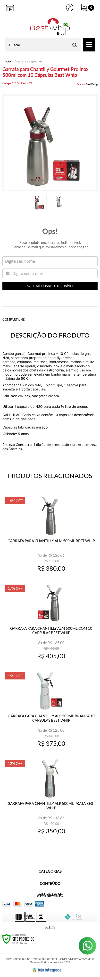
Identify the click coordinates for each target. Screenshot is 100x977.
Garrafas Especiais (28, 61)
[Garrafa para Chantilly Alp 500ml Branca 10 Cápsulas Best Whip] (50, 711)
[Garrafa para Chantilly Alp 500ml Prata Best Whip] (50, 798)
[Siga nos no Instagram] (41, 917)
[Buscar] (75, 44)
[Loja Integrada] (47, 970)
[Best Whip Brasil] (50, 26)
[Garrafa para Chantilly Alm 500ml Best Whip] (50, 536)
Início (6, 61)
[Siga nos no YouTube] (30, 917)
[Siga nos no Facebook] (20, 917)
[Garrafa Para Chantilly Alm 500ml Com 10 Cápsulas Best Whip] (50, 623)
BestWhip (92, 84)
